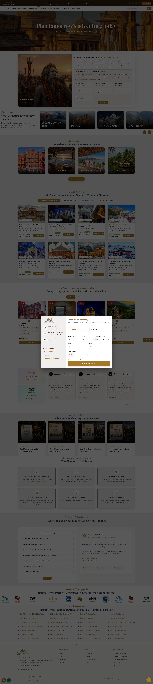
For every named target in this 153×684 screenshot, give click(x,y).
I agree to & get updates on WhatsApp (81, 359)
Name (70, 343)
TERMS (77, 359)
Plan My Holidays (88, 363)
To (69, 326)
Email (91, 343)
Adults (72, 336)
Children (100, 336)
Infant (86, 336)
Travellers (71, 334)
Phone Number (72, 351)
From (91, 326)
